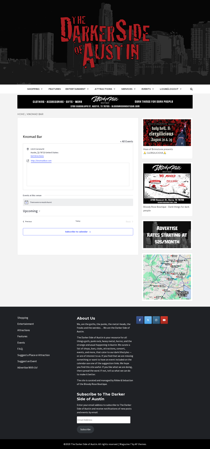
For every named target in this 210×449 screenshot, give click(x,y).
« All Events (126, 141)
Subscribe (85, 429)
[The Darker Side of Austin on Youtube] (164, 320)
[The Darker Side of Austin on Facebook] (140, 320)
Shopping (33, 89)
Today (77, 221)
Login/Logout (169, 89)
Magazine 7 (125, 444)
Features (55, 89)
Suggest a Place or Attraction (33, 355)
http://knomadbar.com (41, 160)
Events (146, 89)
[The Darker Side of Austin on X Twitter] (148, 320)
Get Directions (37, 155)
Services (127, 89)
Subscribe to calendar (76, 231)
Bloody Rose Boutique (95, 384)
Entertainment (75, 89)
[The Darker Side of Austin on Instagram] (156, 320)
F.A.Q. (20, 348)
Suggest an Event (27, 361)
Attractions (103, 89)
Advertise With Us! (27, 367)
